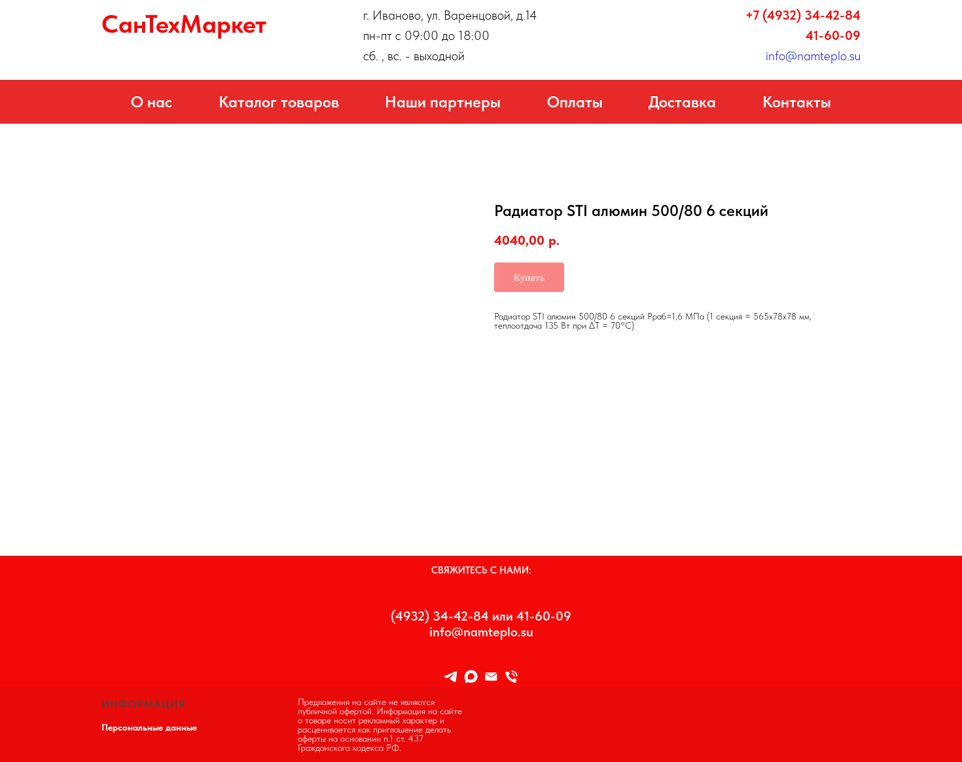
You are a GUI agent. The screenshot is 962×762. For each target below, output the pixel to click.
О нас (151, 101)
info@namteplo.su (813, 56)
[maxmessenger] (471, 676)
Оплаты (575, 101)
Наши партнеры (443, 101)
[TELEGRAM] (450, 676)
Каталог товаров (279, 101)
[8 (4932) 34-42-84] (511, 676)
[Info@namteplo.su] (491, 676)
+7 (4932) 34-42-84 (803, 15)
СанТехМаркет (183, 24)
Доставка (682, 101)
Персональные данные (149, 727)
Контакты (796, 101)
